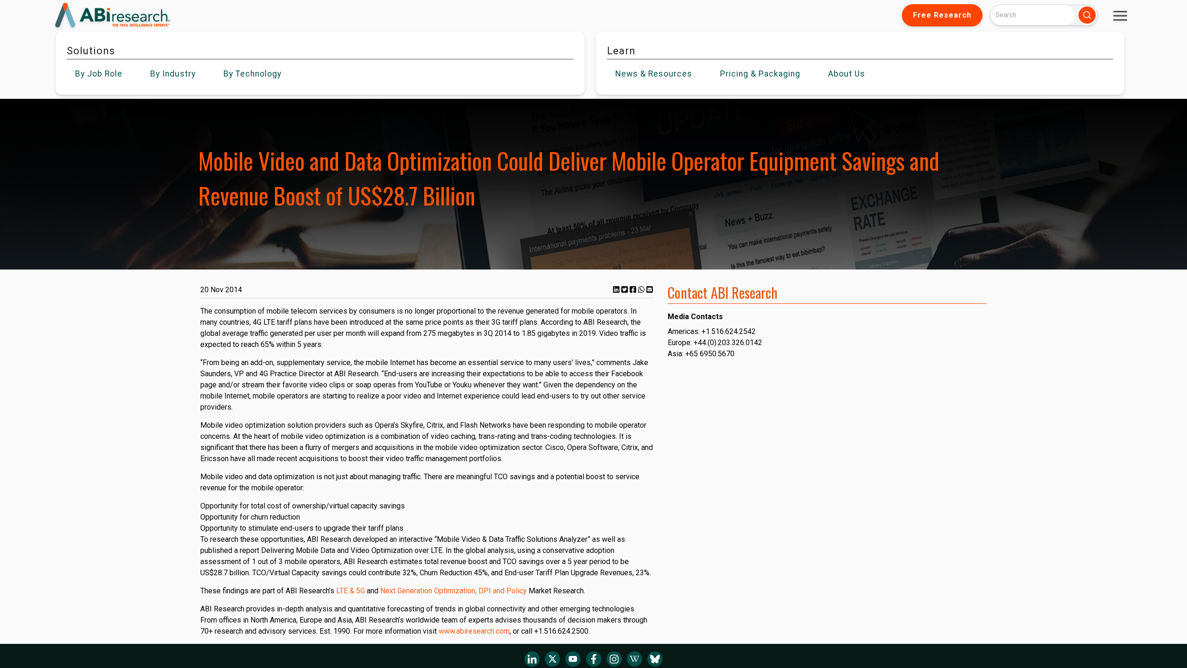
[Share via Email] (649, 289)
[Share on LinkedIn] (617, 289)
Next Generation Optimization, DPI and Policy (453, 590)
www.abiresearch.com (474, 631)
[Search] (1087, 15)
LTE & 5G (350, 590)
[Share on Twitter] (625, 289)
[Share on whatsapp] (642, 289)
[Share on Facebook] (634, 289)
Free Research (942, 15)
